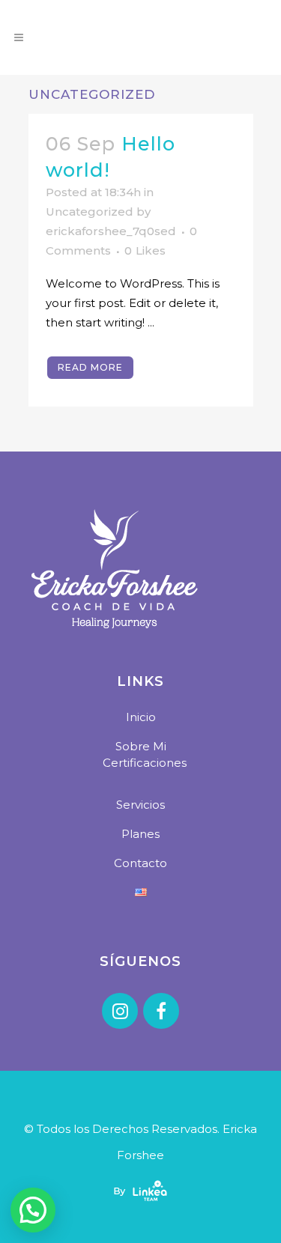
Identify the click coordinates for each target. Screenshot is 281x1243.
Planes (140, 834)
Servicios (140, 804)
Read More (90, 367)
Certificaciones (145, 763)
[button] (32, 1210)
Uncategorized (89, 211)
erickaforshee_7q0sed (111, 231)
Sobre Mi (140, 746)
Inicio (141, 717)
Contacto (140, 863)
